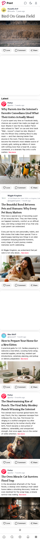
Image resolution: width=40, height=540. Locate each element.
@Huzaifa (11, 11)
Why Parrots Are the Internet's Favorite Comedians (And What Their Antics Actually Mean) (20, 113)
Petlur (10, 103)
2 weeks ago (19, 105)
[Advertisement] (20, 75)
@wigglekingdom (14, 201)
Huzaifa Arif (13, 9)
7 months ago (20, 473)
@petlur (11, 105)
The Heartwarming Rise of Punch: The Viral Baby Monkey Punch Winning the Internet (19, 405)
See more (12, 152)
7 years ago (20, 11)
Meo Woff (12, 334)
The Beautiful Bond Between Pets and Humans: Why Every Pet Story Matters (18, 208)
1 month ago (26, 201)
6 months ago (20, 397)
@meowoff (12, 337)
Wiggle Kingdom (15, 195)
